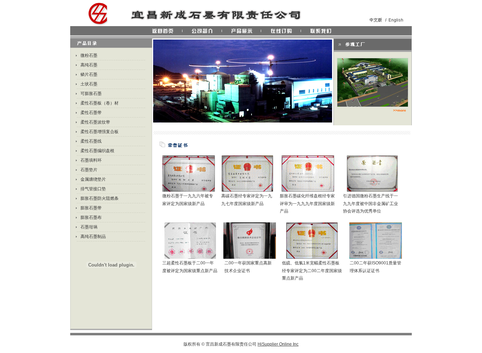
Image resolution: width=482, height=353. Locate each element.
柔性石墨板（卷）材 (99, 103)
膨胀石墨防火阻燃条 (99, 198)
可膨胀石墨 (91, 93)
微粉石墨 (88, 55)
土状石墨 (88, 84)
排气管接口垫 (93, 188)
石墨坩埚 (88, 227)
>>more (399, 110)
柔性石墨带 (91, 112)
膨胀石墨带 (91, 207)
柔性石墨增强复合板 (99, 131)
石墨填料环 (91, 160)
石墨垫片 (88, 169)
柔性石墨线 (91, 141)
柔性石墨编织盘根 (97, 150)
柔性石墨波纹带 (95, 122)
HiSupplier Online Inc (278, 344)
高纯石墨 (88, 64)
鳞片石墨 (88, 74)
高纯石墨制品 (93, 236)
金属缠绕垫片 (93, 179)
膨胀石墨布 (91, 217)
